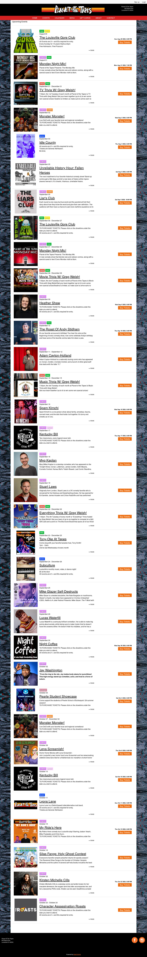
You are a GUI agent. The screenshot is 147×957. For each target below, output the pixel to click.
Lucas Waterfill (50, 617)
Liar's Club (47, 198)
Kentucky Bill (48, 434)
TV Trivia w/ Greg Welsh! (57, 90)
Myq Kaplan (48, 460)
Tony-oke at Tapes (53, 539)
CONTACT (111, 18)
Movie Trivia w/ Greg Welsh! (59, 276)
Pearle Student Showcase (58, 696)
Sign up (136, 2)
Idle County (47, 142)
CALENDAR (59, 18)
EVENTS (46, 18)
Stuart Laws (48, 486)
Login (144, 2)
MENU (72, 18)
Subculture (47, 565)
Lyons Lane (47, 801)
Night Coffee (48, 643)
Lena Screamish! (51, 748)
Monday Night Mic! (52, 63)
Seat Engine (77, 954)
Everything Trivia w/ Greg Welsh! (63, 512)
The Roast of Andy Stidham (59, 329)
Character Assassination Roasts (62, 906)
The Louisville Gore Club (57, 37)
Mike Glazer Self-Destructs (58, 591)
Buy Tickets (125, 42)
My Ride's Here (50, 827)
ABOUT (99, 18)
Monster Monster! (52, 116)
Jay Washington (50, 670)
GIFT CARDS (85, 18)
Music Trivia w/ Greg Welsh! (59, 381)
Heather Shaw (49, 302)
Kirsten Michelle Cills (54, 880)
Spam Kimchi (49, 407)
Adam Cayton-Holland (55, 355)
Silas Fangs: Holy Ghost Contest (62, 853)
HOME (34, 18)
